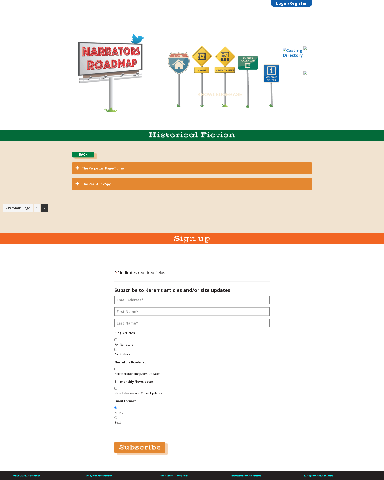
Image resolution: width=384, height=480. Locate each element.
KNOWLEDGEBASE (219, 94)
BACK (83, 154)
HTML (118, 412)
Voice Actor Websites (102, 475)
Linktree (112, 28)
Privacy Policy (182, 475)
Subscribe (140, 447)
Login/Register (291, 3)
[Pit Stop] (311, 86)
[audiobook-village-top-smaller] (311, 56)
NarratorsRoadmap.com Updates (137, 374)
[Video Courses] (225, 74)
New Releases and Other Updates (138, 393)
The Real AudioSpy (96, 184)
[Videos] (202, 74)
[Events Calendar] (247, 79)
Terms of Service (166, 475)
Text (117, 422)
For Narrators (123, 344)
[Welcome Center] (273, 83)
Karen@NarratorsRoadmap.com (318, 475)
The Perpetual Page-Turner (103, 168)
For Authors (122, 354)
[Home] (179, 77)
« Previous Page (17, 209)
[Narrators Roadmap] (110, 70)
